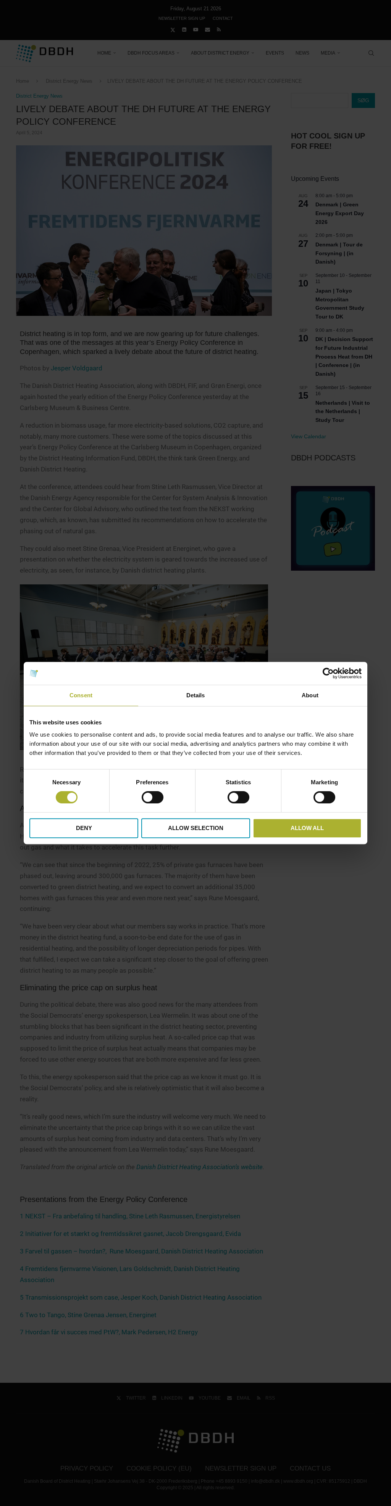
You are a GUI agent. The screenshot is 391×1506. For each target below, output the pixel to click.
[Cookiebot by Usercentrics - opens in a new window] (328, 673)
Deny (84, 828)
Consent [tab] (80, 695)
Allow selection (195, 828)
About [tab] (310, 695)
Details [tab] (195, 695)
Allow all (307, 828)
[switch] (152, 797)
